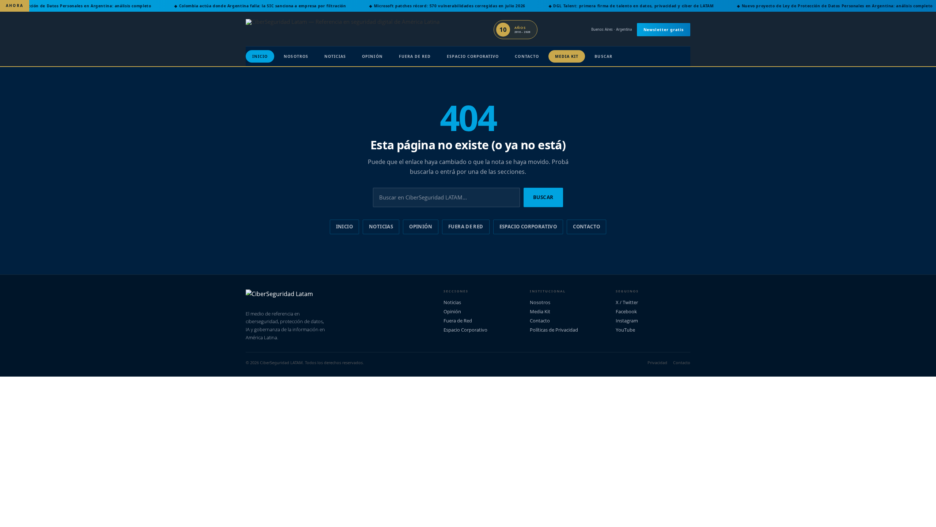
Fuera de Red (415, 56)
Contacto (527, 56)
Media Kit (567, 56)
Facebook (626, 311)
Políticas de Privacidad (554, 329)
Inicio (260, 56)
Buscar (603, 56)
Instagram (627, 320)
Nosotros (296, 56)
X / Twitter (627, 302)
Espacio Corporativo (473, 56)
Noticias (335, 56)
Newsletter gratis (664, 29)
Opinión (372, 56)
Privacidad (657, 362)
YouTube (625, 329)
